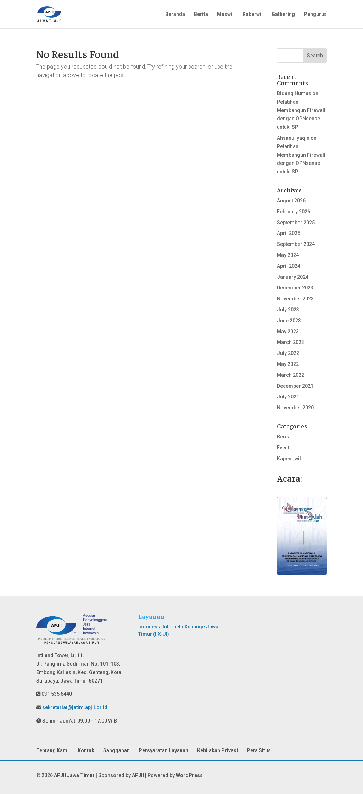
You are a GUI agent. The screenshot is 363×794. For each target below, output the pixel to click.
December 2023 (295, 287)
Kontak (86, 750)
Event (283, 447)
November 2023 (295, 298)
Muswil (225, 14)
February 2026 (293, 211)
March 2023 (290, 342)
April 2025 (288, 233)
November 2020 (295, 407)
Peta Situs (259, 750)
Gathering (283, 14)
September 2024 (296, 244)
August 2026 (291, 200)
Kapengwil (289, 458)
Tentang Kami (52, 750)
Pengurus (315, 14)
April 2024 (288, 266)
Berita (201, 14)
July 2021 (288, 396)
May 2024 (288, 255)
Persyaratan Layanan (163, 750)
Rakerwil (252, 14)
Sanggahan (116, 750)
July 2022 (288, 353)
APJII (138, 775)
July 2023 (288, 309)
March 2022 (290, 375)
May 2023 (288, 331)
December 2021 (295, 386)
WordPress (189, 775)
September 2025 (296, 222)
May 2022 (288, 364)
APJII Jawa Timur (74, 775)
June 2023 (289, 320)
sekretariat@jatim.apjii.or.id (74, 707)
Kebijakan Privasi (217, 750)
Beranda (175, 14)
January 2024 (292, 277)
